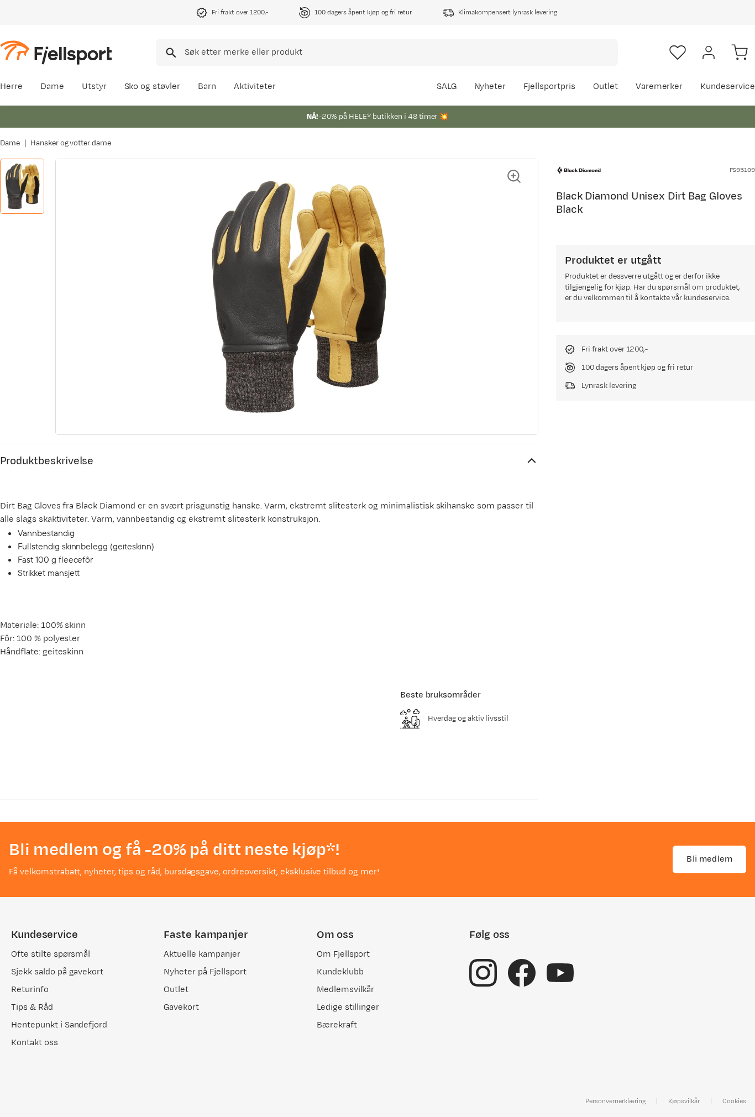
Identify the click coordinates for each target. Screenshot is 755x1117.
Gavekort (181, 1007)
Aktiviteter (255, 86)
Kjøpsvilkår (684, 1101)
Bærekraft (337, 1025)
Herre (11, 86)
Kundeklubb (340, 972)
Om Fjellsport (343, 954)
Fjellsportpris (549, 86)
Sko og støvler (152, 86)
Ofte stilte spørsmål (50, 954)
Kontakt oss (34, 1042)
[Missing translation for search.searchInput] (169, 52)
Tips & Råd (32, 1007)
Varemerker (659, 86)
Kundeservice (727, 86)
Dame (52, 86)
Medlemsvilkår (346, 989)
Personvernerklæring (615, 1101)
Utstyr (94, 86)
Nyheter (490, 86)
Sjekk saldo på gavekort (57, 972)
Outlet (605, 86)
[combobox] (387, 52)
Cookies (734, 1101)
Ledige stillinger (348, 1007)
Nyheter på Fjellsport (205, 972)
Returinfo (30, 989)
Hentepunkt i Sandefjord (59, 1025)
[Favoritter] (677, 52)
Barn (207, 86)
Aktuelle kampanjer (202, 954)
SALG (447, 86)
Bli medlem (709, 859)
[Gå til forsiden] (56, 52)
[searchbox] (400, 52)
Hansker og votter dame (70, 143)
